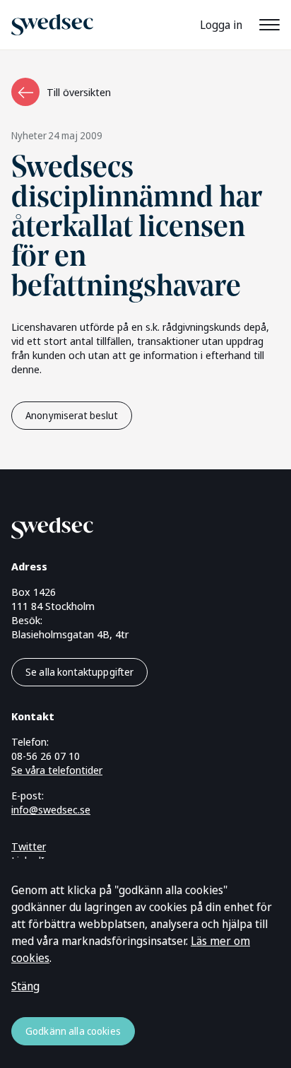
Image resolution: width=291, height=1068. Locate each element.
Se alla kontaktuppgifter (79, 672)
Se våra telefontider (56, 770)
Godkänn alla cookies (73, 1031)
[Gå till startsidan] (128, 525)
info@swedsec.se (50, 809)
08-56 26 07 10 (45, 756)
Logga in (221, 25)
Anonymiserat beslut (71, 415)
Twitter (28, 846)
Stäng (25, 986)
